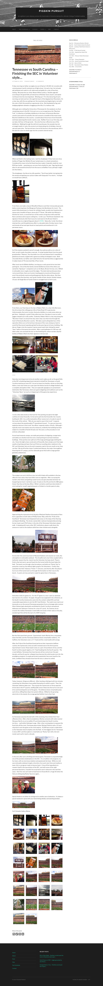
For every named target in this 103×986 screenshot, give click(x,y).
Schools (34, 29)
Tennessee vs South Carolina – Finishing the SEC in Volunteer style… (35, 73)
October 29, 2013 (17, 81)
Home (13, 952)
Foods (42, 29)
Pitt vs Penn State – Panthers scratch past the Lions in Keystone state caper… (51, 956)
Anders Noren (82, 979)
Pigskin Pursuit (51, 11)
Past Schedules (23, 29)
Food (13, 959)
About (14, 29)
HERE (41, 221)
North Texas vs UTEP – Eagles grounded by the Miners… (51, 960)
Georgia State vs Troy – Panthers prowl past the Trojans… (51, 965)
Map (49, 29)
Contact (56, 29)
